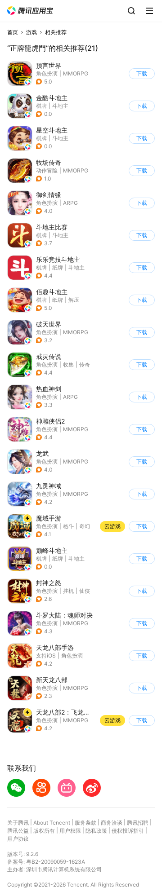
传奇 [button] (84, 364)
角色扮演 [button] (47, 73)
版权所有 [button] (44, 830)
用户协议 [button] (18, 838)
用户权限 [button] (70, 830)
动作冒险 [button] (47, 170)
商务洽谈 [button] (111, 822)
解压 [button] (73, 299)
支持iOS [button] (46, 655)
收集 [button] (68, 364)
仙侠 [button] (84, 590)
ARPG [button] (70, 202)
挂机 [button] (68, 590)
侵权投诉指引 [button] (128, 830)
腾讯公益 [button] (18, 830)
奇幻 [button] (84, 526)
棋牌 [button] (41, 105)
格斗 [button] (68, 526)
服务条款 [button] (85, 822)
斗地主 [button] (60, 105)
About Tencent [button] (51, 822)
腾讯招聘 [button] (137, 822)
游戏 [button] (31, 32)
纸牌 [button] (57, 267)
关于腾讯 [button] (18, 822)
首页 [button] (12, 32)
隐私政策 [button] (96, 830)
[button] (30, 10)
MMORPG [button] (75, 73)
